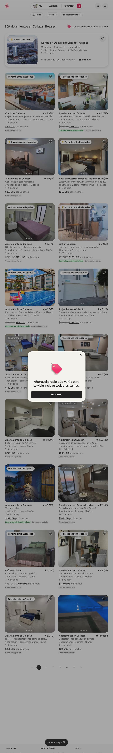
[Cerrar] (81, 355)
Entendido (56, 394)
